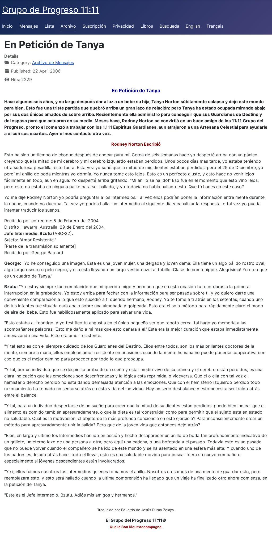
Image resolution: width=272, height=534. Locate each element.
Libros (147, 26)
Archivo (68, 26)
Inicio (7, 26)
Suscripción (94, 26)
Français (215, 26)
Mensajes (28, 26)
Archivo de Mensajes (53, 62)
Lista (49, 26)
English (193, 26)
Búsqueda (169, 26)
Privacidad (123, 26)
